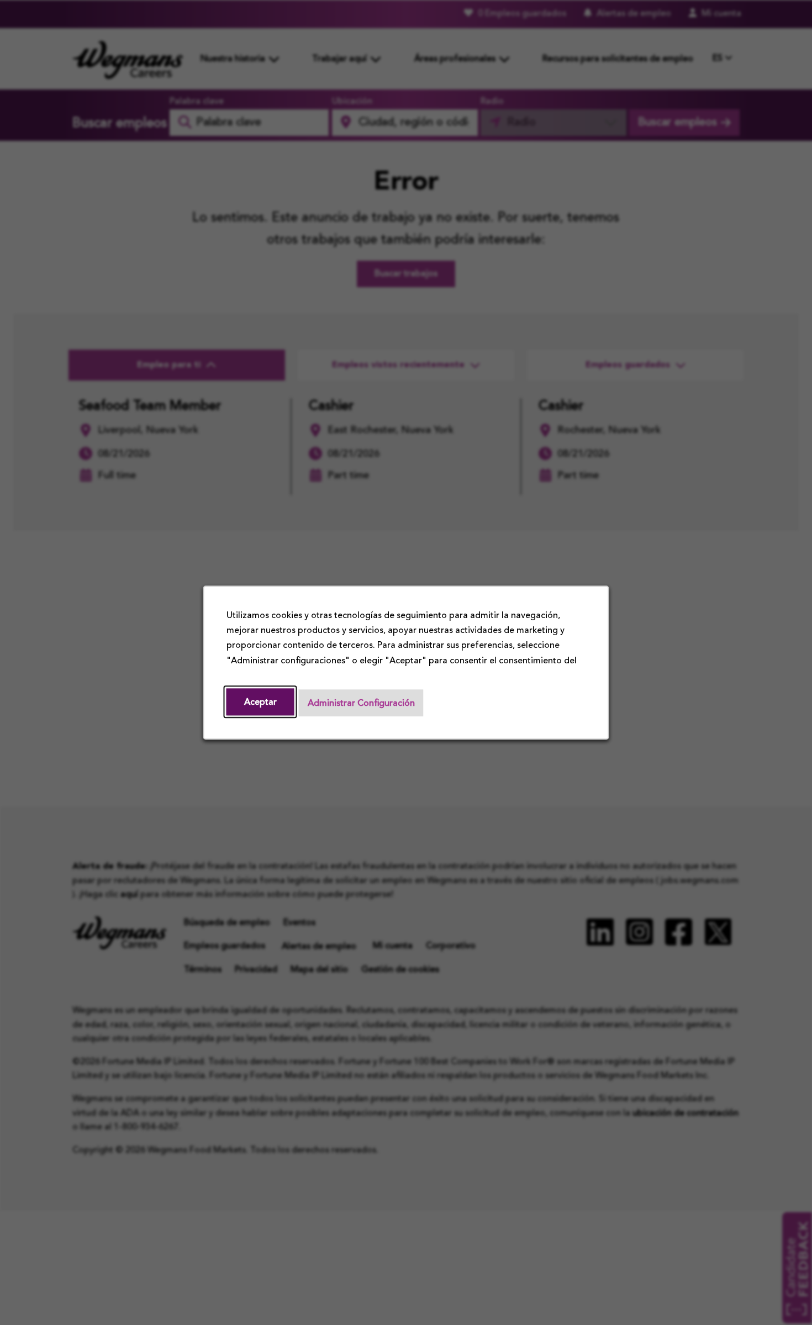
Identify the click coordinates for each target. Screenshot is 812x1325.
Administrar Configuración (361, 703)
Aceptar (260, 702)
